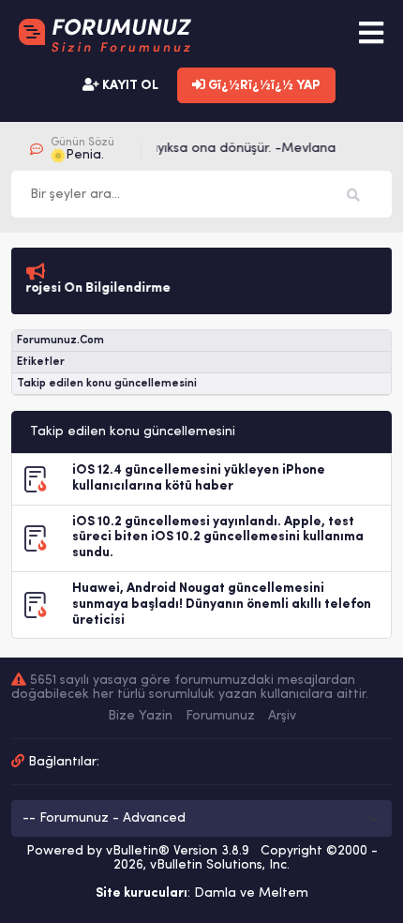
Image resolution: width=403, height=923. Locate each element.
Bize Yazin (140, 716)
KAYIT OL (128, 86)
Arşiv (282, 716)
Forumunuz (220, 716)
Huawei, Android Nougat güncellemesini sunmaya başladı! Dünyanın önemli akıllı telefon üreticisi (221, 605)
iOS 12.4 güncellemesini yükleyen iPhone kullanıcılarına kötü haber (198, 478)
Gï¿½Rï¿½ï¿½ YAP (263, 86)
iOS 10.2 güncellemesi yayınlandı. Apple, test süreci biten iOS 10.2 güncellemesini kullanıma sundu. (218, 538)
